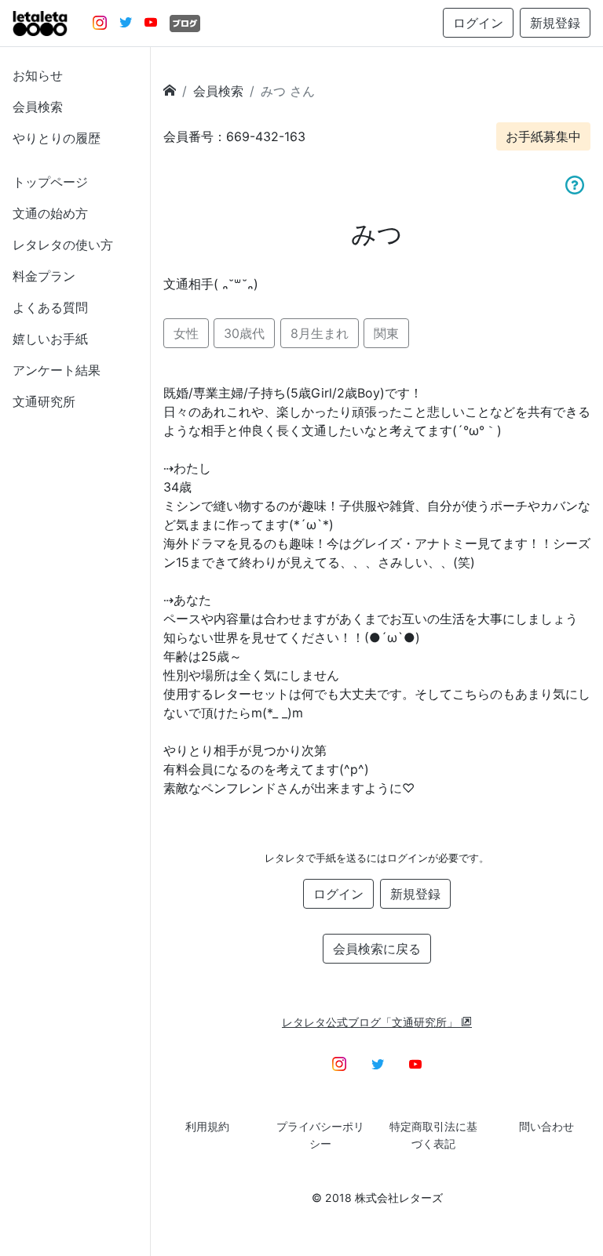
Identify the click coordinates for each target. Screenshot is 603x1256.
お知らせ (38, 75)
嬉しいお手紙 (50, 339)
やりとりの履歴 (56, 138)
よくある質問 (50, 307)
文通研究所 (44, 401)
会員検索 (38, 106)
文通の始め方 (50, 213)
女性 (186, 333)
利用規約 (207, 1126)
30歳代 (244, 333)
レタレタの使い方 (63, 244)
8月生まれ (320, 333)
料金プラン (44, 276)
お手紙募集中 (543, 136)
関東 (386, 333)
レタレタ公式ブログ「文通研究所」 (371, 1022)
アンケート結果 (56, 370)
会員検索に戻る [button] (377, 949)
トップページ (50, 182)
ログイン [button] (478, 23)
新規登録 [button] (555, 23)
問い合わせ (546, 1126)
